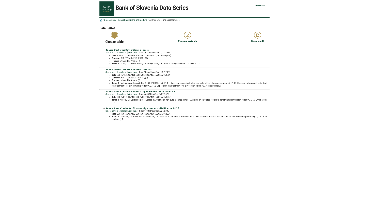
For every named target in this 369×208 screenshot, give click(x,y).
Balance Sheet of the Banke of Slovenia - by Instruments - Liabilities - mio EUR (142, 108)
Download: (122, 52)
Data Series (109, 20)
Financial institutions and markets (132, 20)
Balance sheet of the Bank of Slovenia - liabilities (129, 69)
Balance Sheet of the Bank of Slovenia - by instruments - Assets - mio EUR (140, 91)
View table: (133, 52)
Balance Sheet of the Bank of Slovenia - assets (127, 50)
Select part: (111, 52)
